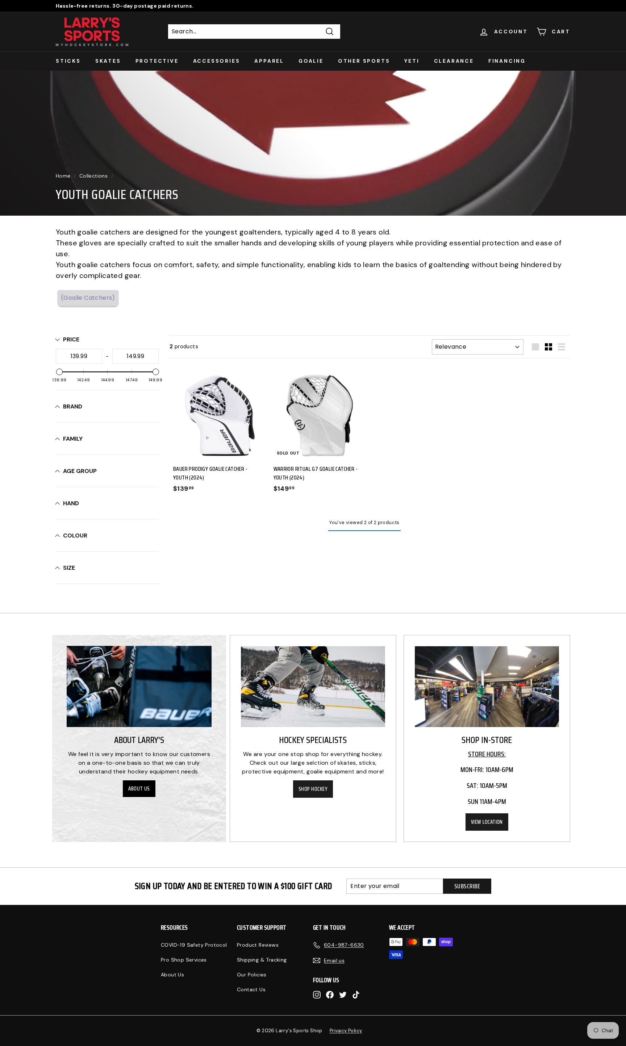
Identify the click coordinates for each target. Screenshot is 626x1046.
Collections (93, 176)
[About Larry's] (139, 686)
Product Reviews (258, 945)
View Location (487, 822)
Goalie (311, 61)
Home (63, 176)
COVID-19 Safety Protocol (194, 945)
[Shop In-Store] (487, 686)
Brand (72, 406)
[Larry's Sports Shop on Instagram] (317, 995)
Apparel (269, 61)
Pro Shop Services (184, 959)
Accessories (216, 61)
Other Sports (364, 61)
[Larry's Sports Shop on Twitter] (343, 995)
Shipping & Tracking (262, 959)
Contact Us (251, 989)
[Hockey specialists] (313, 686)
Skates (108, 61)
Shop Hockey (313, 789)
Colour (75, 535)
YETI (411, 61)
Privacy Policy (346, 1031)
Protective (157, 61)
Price (71, 339)
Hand (71, 503)
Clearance (454, 61)
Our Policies (252, 974)
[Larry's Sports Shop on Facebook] (330, 995)
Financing (507, 61)
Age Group (80, 471)
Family (73, 439)
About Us (139, 788)
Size (69, 568)
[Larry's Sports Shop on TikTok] (356, 995)
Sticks (68, 61)
